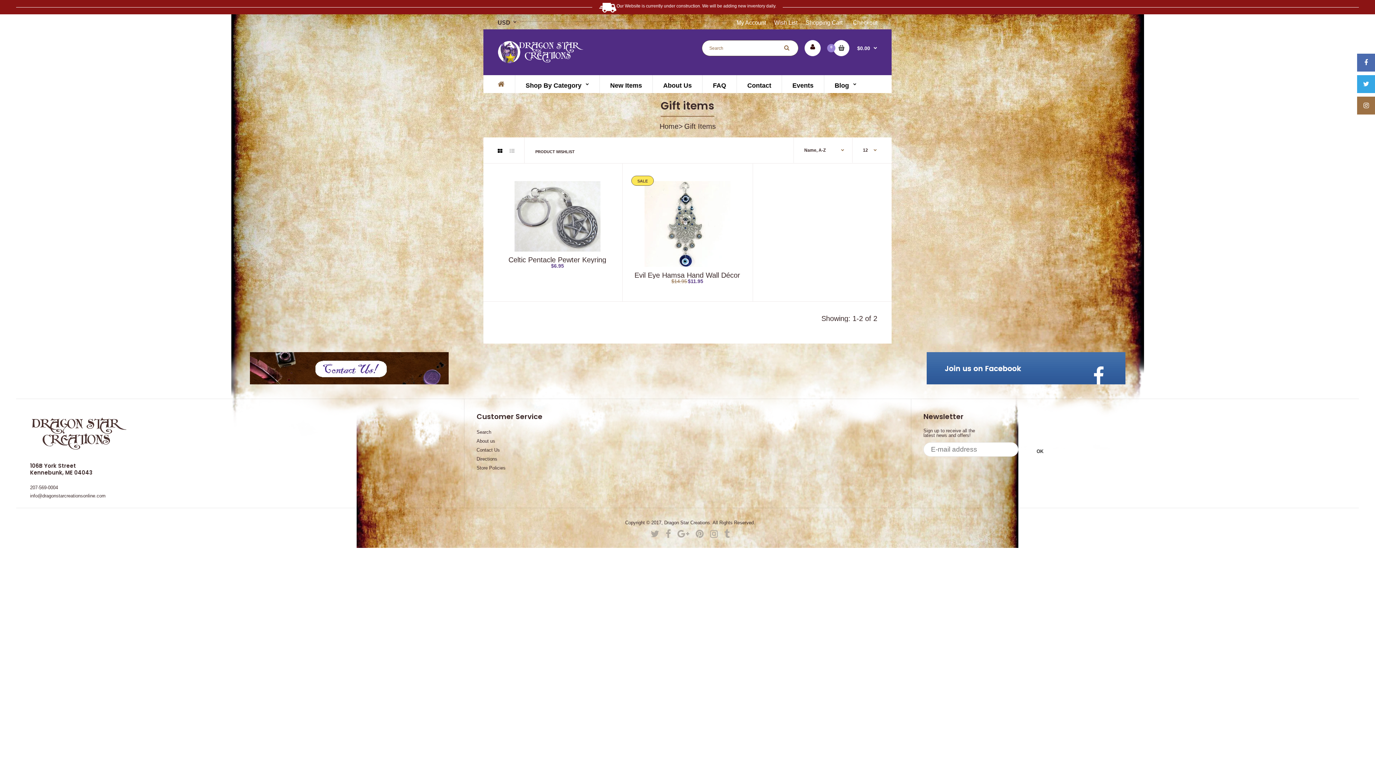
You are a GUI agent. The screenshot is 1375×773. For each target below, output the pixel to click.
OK (1040, 451)
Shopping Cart (824, 23)
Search (484, 432)
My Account (751, 23)
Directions (487, 459)
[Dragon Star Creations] (541, 61)
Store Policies (491, 468)
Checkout (865, 23)
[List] (512, 151)
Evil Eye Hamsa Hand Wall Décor (687, 275)
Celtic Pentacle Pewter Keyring (557, 260)
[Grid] (500, 151)
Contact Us (488, 450)
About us (486, 441)
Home (669, 126)
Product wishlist (555, 152)
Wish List (785, 23)
